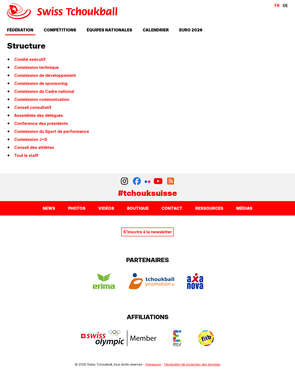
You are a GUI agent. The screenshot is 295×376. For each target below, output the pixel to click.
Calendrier (156, 30)
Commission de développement (45, 75)
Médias (244, 208)
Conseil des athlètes (34, 147)
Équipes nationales (109, 30)
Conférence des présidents (41, 123)
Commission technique (36, 67)
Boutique (138, 208)
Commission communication (41, 99)
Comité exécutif (30, 59)
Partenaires (147, 260)
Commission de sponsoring (40, 83)
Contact (172, 208)
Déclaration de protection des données (192, 364)
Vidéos (106, 208)
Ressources (209, 208)
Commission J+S (30, 139)
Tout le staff (26, 155)
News (49, 208)
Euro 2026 (190, 30)
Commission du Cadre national (44, 91)
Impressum (153, 364)
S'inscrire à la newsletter (147, 232)
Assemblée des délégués (38, 115)
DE (285, 5)
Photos (76, 208)
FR (277, 5)
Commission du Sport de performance (51, 131)
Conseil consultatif (32, 107)
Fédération (20, 30)
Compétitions (60, 30)
